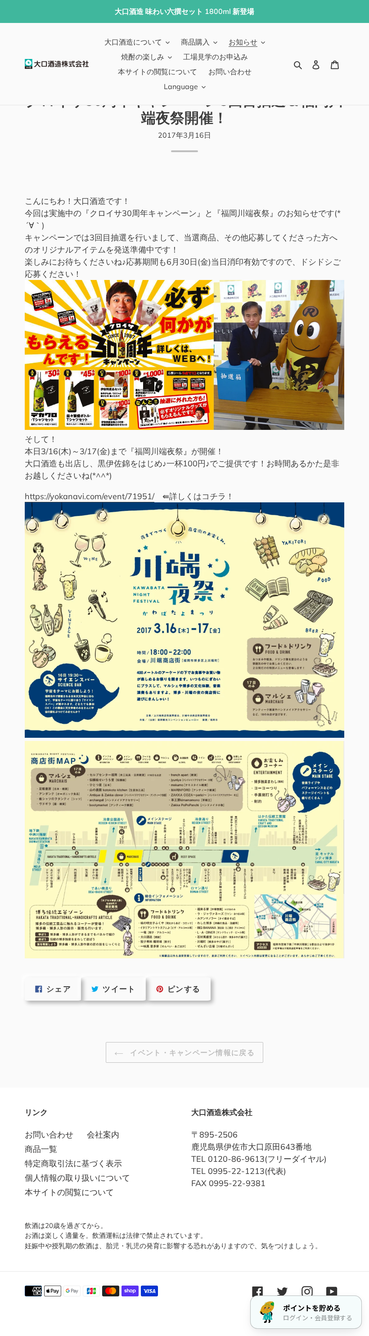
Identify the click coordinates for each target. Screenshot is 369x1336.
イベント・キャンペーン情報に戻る (191, 1052)
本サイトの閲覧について (69, 1192)
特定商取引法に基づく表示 (73, 1163)
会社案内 (103, 1134)
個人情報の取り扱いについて (77, 1178)
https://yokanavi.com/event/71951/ (89, 496)
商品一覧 (41, 1149)
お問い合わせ (49, 1134)
